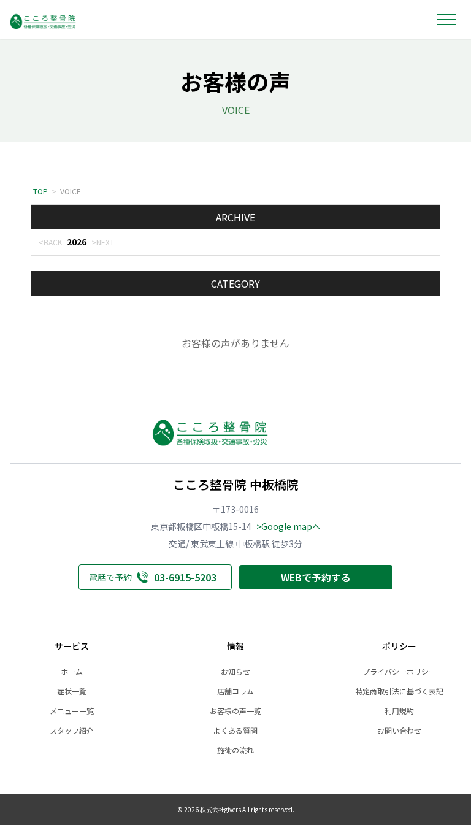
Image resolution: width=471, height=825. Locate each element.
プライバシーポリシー (399, 672)
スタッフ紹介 (72, 730)
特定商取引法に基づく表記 (399, 691)
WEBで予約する (316, 577)
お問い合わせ (399, 730)
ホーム (72, 672)
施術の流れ (235, 750)
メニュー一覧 (72, 711)
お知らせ (235, 672)
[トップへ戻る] (57, 19)
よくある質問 (235, 730)
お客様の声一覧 (235, 711)
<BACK (50, 242)
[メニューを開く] (446, 19)
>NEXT (102, 242)
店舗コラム (235, 691)
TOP (40, 191)
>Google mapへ (288, 526)
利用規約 (399, 711)
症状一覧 (71, 691)
